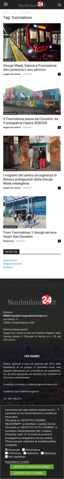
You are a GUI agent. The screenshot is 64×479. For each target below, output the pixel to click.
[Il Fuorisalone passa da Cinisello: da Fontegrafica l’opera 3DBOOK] (32, 98)
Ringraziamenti (12, 263)
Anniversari (10, 260)
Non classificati (16, 456)
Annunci (8, 267)
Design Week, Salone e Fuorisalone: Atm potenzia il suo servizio (30, 68)
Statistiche (33, 453)
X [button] (58, 409)
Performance (32, 449)
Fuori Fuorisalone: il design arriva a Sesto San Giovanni (29, 234)
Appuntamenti (10, 113)
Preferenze (14, 453)
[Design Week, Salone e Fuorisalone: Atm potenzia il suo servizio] (32, 42)
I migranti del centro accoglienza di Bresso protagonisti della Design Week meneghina (30, 179)
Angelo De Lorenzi (12, 74)
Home (6, 12)
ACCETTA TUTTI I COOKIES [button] (28, 473)
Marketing (50, 453)
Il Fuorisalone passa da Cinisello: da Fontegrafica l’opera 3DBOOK (30, 121)
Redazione (8, 241)
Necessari (14, 449)
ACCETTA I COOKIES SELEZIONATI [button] (32, 466)
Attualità (7, 60)
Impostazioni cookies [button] (17, 461)
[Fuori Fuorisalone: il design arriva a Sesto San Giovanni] (32, 212)
